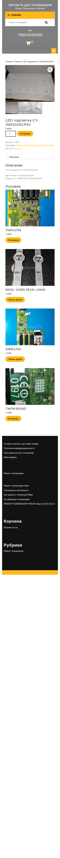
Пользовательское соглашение (19, 453)
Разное (18, 62)
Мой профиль (10, 457)
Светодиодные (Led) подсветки (39, 145)
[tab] (53, 51)
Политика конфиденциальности (19, 448)
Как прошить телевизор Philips (18, 495)
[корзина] (28, 43)
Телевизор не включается (16, 490)
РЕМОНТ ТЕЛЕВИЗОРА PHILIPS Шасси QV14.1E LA (29, 504)
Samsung (17, 148)
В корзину (25, 133)
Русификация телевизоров (17, 499)
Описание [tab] (14, 157)
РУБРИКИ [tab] (16, 15)
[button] (49, 69)
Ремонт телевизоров (13, 473)
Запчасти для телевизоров (30, 5)
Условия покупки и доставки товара (21, 444)
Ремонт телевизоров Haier (16, 485)
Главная (9, 62)
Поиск (45, 22)
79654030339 (30, 35)
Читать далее (15, 299)
